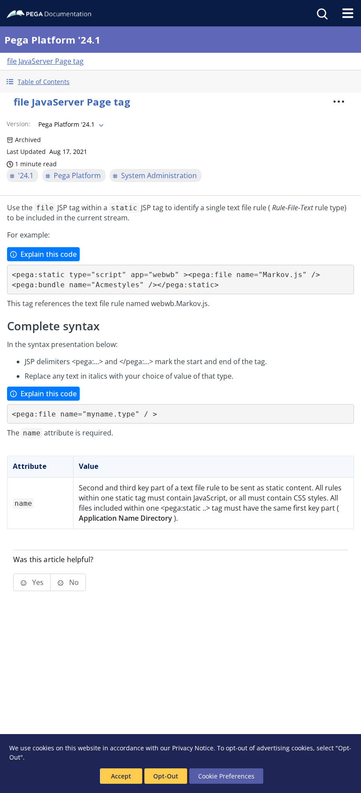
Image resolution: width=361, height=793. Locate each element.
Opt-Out (165, 776)
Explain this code (48, 254)
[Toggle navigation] (348, 13)
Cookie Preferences (226, 776)
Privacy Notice (193, 748)
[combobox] (70, 124)
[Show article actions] (338, 101)
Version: (18, 124)
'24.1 (25, 175)
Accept (121, 776)
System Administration (159, 175)
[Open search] (321, 13)
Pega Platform (77, 175)
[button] (180, 81)
